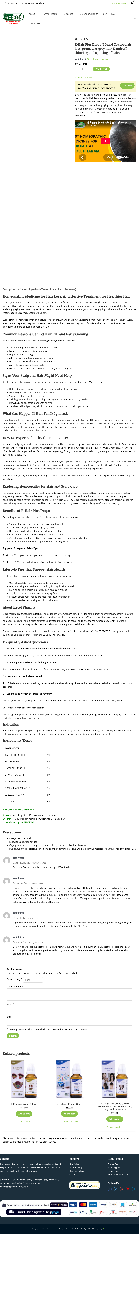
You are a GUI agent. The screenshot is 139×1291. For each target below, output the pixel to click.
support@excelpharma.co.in (15, 1186)
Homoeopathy (76, 1167)
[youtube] (129, 1189)
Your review (15, 986)
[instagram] (123, 1189)
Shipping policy (115, 1167)
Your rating (14, 979)
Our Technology (77, 1171)
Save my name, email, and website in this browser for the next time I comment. (49, 1029)
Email (10, 1016)
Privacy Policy (114, 1164)
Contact (73, 1174)
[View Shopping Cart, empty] (131, 3)
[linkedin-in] (134, 1189)
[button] (36, 13)
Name (10, 1004)
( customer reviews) (97, 59)
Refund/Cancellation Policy (120, 1174)
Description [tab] (9, 289)
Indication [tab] (22, 289)
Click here (127, 85)
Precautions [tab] (56, 289)
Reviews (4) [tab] (70, 289)
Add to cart (101, 69)
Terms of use (113, 1171)
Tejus (105, 1229)
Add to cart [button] (24, 1113)
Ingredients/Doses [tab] (38, 289)
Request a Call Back (36, 3)
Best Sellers (75, 1164)
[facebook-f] (111, 1189)
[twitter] (117, 1189)
